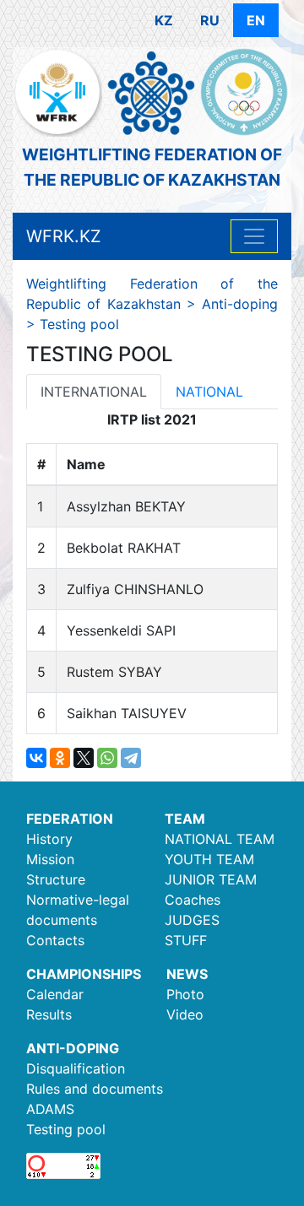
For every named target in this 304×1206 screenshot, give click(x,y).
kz (164, 20)
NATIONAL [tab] (209, 391)
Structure (55, 879)
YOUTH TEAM (209, 859)
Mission (50, 859)
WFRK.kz (63, 236)
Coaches (192, 899)
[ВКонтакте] (36, 758)
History (49, 838)
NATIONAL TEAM (219, 838)
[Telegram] (131, 758)
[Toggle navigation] (254, 236)
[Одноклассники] (60, 758)
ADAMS (50, 1109)
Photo (185, 994)
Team (185, 818)
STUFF (186, 940)
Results (49, 1014)
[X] (83, 758)
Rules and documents (94, 1088)
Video (185, 1014)
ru (210, 20)
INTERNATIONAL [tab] (94, 391)
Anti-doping (72, 1048)
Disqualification (75, 1068)
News (187, 973)
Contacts (55, 940)
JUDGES (192, 919)
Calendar (55, 994)
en (256, 20)
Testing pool (66, 1129)
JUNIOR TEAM (211, 879)
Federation (69, 818)
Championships (83, 973)
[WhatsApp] (107, 758)
